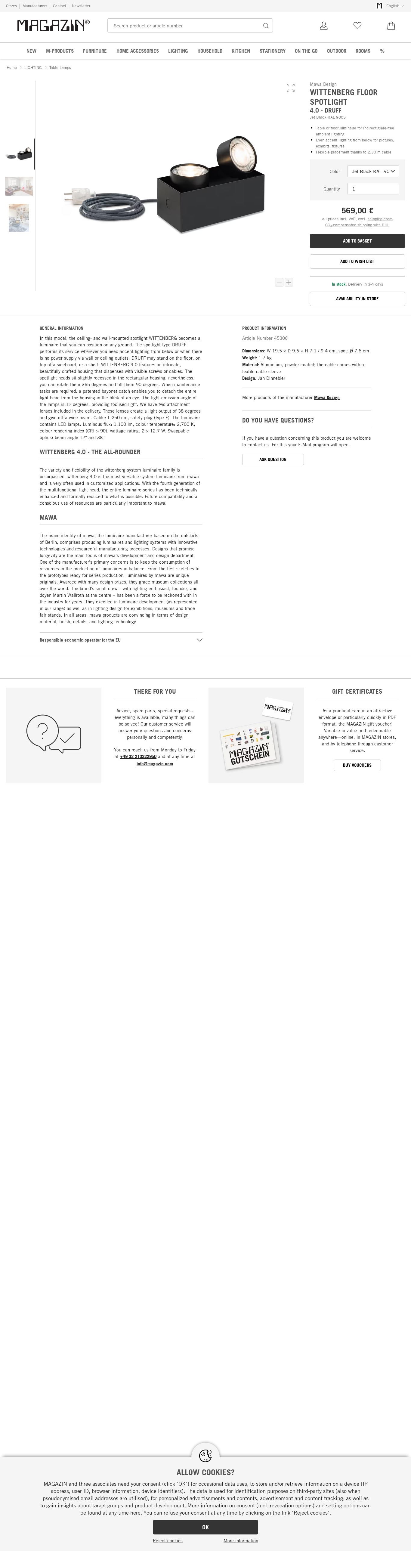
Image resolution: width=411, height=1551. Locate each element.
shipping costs (380, 218)
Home (12, 67)
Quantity (331, 188)
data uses (236, 1483)
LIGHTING (33, 67)
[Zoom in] (289, 282)
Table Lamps (60, 67)
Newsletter (81, 5)
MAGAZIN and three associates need (86, 1483)
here (135, 1512)
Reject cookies (168, 1540)
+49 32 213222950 (138, 756)
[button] (290, 88)
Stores (11, 5)
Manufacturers (35, 5)
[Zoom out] (279, 282)
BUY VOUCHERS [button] (357, 765)
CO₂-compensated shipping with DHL (357, 224)
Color (335, 171)
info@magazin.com (155, 763)
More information (241, 1540)
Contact (59, 5)
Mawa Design (327, 397)
